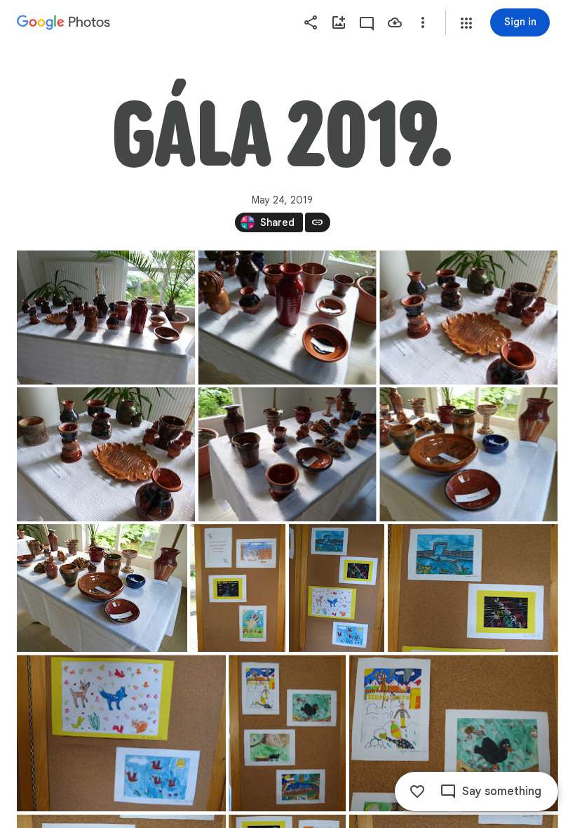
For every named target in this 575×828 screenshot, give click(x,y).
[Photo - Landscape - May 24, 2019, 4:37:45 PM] (287, 454)
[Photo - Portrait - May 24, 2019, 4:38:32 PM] (287, 733)
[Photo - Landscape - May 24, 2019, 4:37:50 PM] (468, 454)
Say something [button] (501, 791)
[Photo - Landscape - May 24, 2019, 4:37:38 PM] (468, 318)
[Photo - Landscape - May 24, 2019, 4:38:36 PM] (453, 733)
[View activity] (367, 22)
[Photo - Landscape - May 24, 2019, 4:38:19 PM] (473, 588)
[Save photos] (395, 22)
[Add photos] (339, 22)
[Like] (417, 791)
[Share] (311, 22)
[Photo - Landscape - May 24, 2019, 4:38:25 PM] (121, 733)
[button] (466, 23)
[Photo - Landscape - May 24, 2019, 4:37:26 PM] (106, 318)
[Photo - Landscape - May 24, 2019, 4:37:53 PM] (102, 588)
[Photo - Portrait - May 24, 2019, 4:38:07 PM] (237, 588)
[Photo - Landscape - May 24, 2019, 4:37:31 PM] (287, 318)
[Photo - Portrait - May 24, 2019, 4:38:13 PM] (336, 588)
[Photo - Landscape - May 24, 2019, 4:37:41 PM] (106, 454)
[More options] (423, 22)
